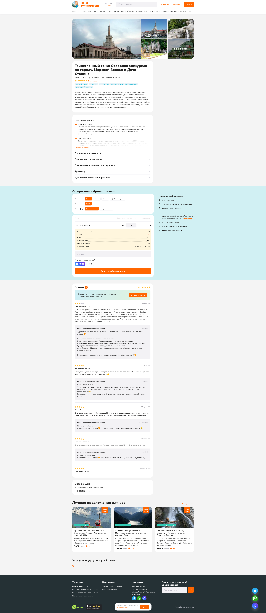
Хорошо (144, 607)
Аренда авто (155, 11)
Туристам (176, 4)
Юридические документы (82, 596)
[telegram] (255, 591)
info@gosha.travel (139, 586)
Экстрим (103, 11)
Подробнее (187, 218)
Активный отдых (127, 11)
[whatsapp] (255, 598)
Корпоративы (114, 11)
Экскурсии (76, 11)
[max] (144, 598)
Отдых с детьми (142, 11)
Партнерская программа (112, 586)
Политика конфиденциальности (85, 589)
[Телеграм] (134, 598)
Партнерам (164, 4)
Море (95, 11)
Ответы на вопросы (80, 586)
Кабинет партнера (109, 589)
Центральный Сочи (80, 566)
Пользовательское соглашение (85, 593)
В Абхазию (87, 11)
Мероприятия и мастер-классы (174, 11)
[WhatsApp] (139, 598)
